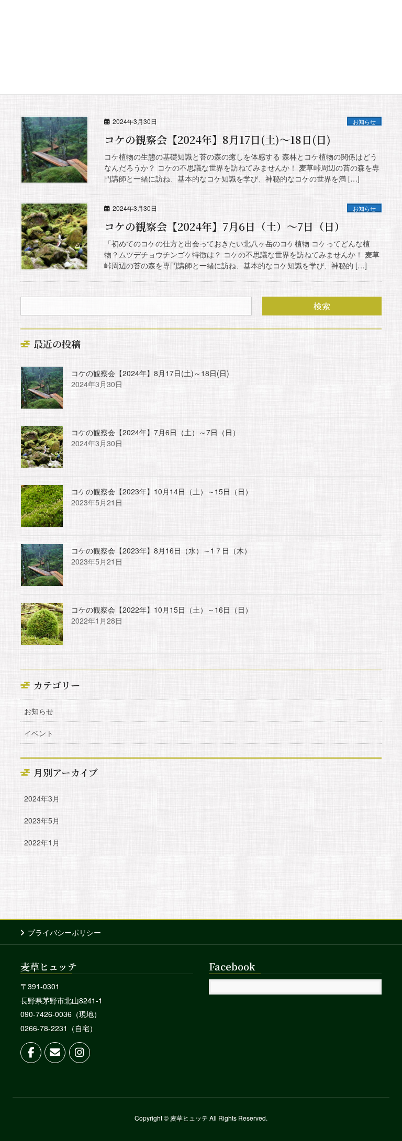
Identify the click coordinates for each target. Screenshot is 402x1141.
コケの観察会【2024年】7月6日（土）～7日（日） (224, 226)
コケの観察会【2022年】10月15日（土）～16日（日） (161, 609)
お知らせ (364, 121)
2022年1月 (42, 842)
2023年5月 (42, 820)
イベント (38, 733)
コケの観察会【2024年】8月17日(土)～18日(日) (217, 139)
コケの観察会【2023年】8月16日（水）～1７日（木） (161, 550)
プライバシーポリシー (64, 932)
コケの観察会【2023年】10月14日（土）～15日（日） (161, 491)
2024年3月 (42, 798)
